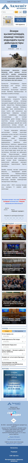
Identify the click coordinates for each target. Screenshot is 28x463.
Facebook (23, 199)
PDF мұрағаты (20, 24)
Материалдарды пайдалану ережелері (14, 460)
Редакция (14, 451)
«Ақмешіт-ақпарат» (17, 211)
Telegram (22, 201)
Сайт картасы (14, 455)
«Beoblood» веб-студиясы (14, 443)
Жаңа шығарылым (20, 19)
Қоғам (14, 46)
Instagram (6, 201)
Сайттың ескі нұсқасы (14, 439)
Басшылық (14, 448)
